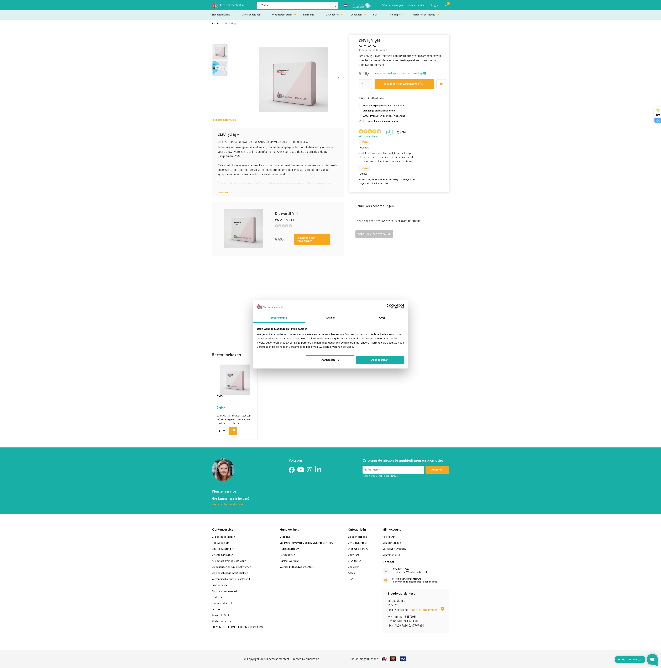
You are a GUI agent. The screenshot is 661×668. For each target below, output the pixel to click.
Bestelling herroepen (394, 548)
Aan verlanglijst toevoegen (441, 84)
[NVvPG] (362, 5)
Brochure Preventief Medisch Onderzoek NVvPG (307, 542)
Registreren (388, 536)
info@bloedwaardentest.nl (406, 578)
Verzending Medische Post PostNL (231, 578)
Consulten (356, 14)
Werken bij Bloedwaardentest (296, 566)
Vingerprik (395, 14)
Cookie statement (222, 603)
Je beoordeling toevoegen (373, 49)
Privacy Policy (219, 584)
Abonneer (437, 469)
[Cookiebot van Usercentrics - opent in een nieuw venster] (389, 306)
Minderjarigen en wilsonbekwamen (231, 566)
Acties (351, 572)
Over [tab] (382, 317)
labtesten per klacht (424, 14)
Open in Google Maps (424, 610)
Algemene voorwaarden (225, 590)
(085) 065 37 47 (400, 569)
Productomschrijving (224, 119)
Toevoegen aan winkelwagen (306, 239)
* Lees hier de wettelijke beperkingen (380, 476)
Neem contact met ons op (228, 504)
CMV (220, 396)
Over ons (285, 536)
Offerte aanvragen (392, 5)
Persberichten (287, 554)
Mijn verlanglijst (391, 554)
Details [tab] (330, 317)
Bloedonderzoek (221, 14)
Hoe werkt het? (220, 542)
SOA (375, 14)
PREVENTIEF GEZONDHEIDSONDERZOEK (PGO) (238, 627)
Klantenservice (416, 5)
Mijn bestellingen (391, 542)
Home (215, 23)
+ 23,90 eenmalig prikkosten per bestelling (398, 73)
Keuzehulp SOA (220, 615)
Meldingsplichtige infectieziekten (230, 572)
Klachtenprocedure (222, 621)
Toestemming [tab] (279, 317)
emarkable (312, 659)
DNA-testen (332, 14)
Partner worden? (289, 560)
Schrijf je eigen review (372, 234)
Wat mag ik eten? (282, 14)
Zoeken (334, 5)
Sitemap (216, 609)
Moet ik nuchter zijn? (223, 548)
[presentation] (338, 77)
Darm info (308, 14)
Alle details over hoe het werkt (229, 560)
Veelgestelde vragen (223, 536)
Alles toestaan (379, 359)
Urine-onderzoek (251, 14)
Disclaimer (217, 596)
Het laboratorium (289, 548)
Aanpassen (328, 359)
